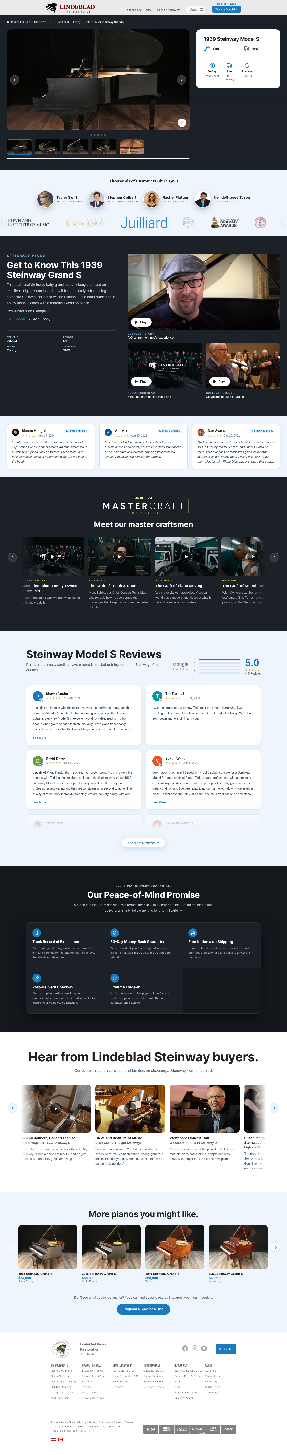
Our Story (210, 1370)
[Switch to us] (53, 1439)
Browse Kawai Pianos (94, 1376)
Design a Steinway (62, 1392)
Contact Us (225, 1349)
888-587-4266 (226, 4)
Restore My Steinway (63, 1381)
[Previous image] (14, 80)
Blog (177, 1387)
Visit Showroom (60, 1398)
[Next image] (181, 80)
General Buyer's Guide (187, 1376)
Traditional (62, 22)
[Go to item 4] (101, 135)
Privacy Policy (59, 1422)
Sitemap (129, 1422)
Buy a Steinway (168, 10)
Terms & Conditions (100, 1422)
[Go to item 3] (98, 135)
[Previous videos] (12, 557)
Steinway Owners (154, 1381)
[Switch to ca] (60, 1439)
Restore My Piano (138, 10)
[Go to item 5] (105, 135)
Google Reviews (153, 1376)
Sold (87, 22)
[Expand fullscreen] (182, 123)
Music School (213, 1387)
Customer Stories (154, 1370)
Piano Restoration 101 (125, 1376)
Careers (118, 1422)
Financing (211, 1381)
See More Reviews (141, 843)
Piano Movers (213, 1376)
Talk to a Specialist (226, 9)
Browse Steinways (93, 1398)
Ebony (77, 22)
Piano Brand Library (185, 1392)
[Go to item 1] (91, 135)
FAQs (177, 1381)
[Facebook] (185, 1348)
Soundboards (120, 1381)
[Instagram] (194, 1348)
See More (39, 737)
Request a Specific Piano (143, 1309)
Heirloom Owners (154, 1387)
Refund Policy (78, 1422)
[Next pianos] (275, 1247)
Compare (118, 1387)
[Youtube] (204, 1348)
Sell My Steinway (61, 1387)
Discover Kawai (183, 1398)
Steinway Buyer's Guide (188, 1370)
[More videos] (274, 557)
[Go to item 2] (95, 135)
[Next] (274, 1108)
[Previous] (12, 1108)
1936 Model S (17, 319)
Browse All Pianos (92, 1370)
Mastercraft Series (123, 1370)
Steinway (40, 22)
